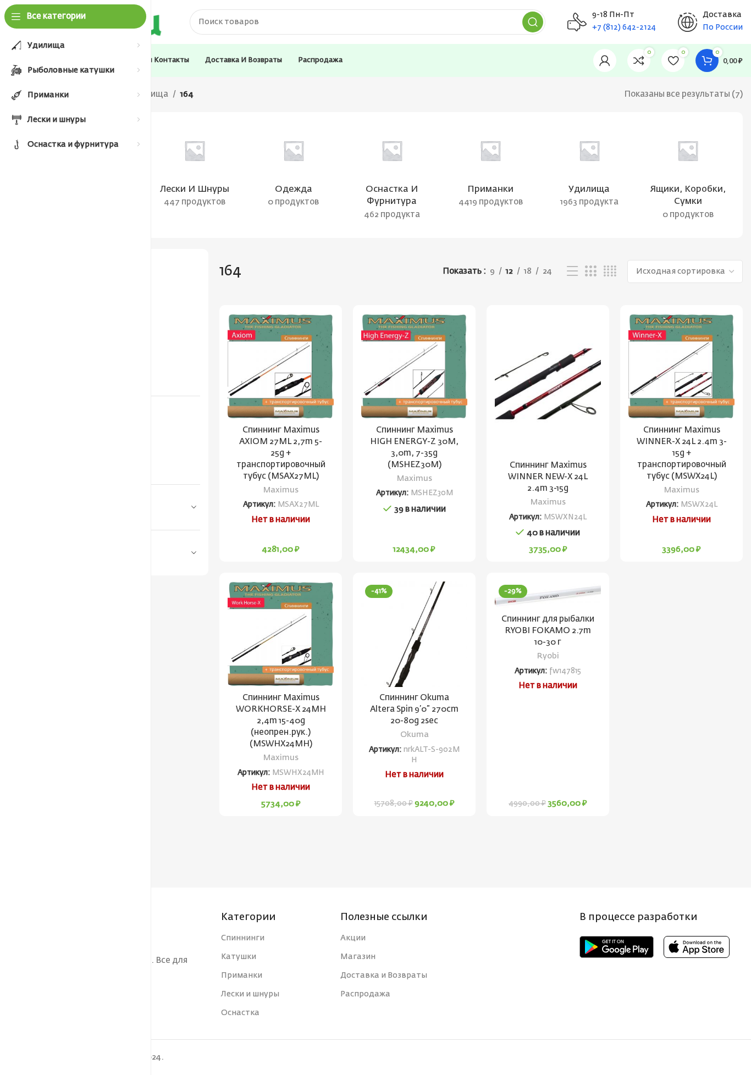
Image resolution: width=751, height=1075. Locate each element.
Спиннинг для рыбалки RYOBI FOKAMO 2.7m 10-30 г (547, 630)
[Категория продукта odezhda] (293, 168)
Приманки (241, 975)
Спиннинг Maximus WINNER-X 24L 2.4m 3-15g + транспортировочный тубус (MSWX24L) (682, 453)
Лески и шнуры (250, 994)
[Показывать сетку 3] (590, 271)
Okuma (414, 735)
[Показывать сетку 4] (610, 271)
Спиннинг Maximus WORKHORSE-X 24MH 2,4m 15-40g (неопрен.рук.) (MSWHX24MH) (281, 721)
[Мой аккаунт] (605, 60)
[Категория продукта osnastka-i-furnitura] (391, 175)
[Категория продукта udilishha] (589, 168)
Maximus (281, 490)
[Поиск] (532, 22)
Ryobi (548, 656)
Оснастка (240, 1013)
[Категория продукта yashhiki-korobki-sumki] (688, 175)
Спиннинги (242, 938)
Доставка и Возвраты (383, 975)
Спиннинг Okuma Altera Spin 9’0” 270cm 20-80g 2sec (414, 709)
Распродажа (365, 994)
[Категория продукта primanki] (490, 168)
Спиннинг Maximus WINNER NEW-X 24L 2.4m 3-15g (548, 476)
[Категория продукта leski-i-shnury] (194, 168)
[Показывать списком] (572, 271)
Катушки (238, 957)
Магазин (357, 957)
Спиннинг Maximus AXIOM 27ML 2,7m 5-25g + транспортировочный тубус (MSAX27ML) (280, 453)
